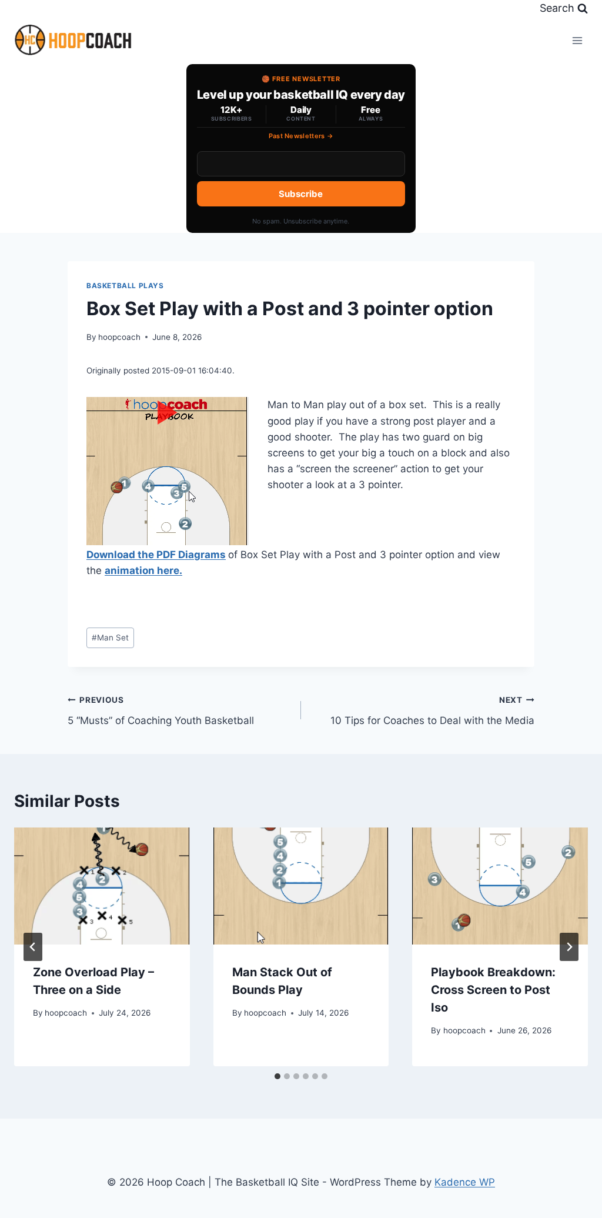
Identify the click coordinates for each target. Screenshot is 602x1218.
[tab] (277, 1076)
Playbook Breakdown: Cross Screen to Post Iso (493, 990)
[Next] (569, 947)
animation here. (143, 570)
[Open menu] (577, 40)
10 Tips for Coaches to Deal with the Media (432, 710)
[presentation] (102, 886)
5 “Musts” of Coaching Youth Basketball (161, 710)
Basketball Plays (125, 285)
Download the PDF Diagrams (156, 554)
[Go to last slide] (33, 947)
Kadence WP (464, 1182)
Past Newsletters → (301, 136)
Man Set (110, 637)
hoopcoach (119, 337)
